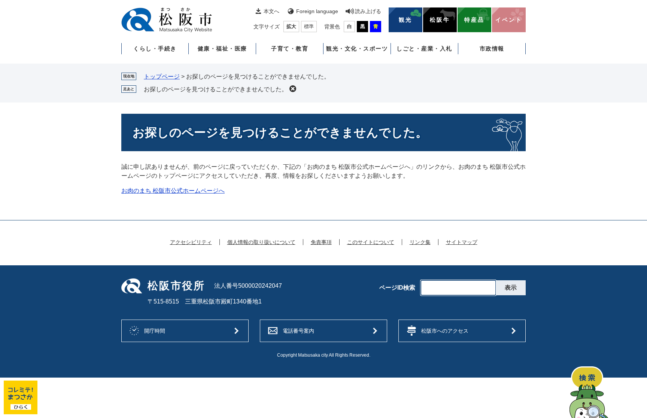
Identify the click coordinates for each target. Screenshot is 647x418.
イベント (508, 20)
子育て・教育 (289, 48)
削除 (292, 88)
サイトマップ (461, 242)
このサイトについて (370, 242)
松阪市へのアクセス (444, 331)
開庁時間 (154, 331)
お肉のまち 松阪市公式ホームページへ (173, 190)
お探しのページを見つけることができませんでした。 (216, 89)
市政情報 (492, 48)
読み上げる (368, 11)
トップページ (162, 76)
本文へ (271, 11)
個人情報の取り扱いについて (261, 242)
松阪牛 (440, 20)
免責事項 (321, 242)
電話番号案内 (298, 331)
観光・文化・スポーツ (357, 48)
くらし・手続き (155, 48)
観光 (405, 20)
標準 (309, 26)
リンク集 (420, 242)
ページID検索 (397, 288)
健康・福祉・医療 (222, 48)
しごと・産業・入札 (424, 48)
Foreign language (317, 11)
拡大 (291, 26)
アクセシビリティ (191, 242)
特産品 (474, 20)
